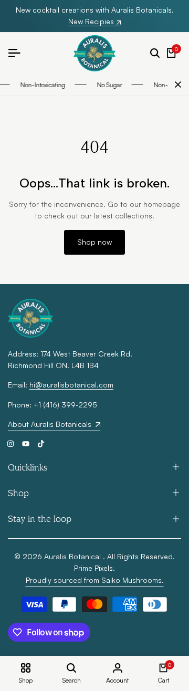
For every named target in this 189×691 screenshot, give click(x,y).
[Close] (176, 84)
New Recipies (91, 22)
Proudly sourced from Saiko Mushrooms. (95, 579)
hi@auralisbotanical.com (71, 384)
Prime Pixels (93, 567)
